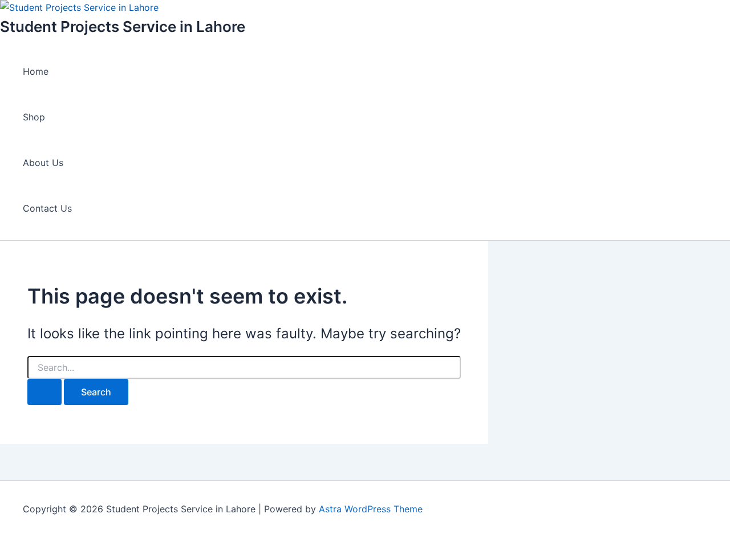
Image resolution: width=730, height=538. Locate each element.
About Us (43, 162)
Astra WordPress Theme (371, 509)
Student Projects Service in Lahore (122, 26)
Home (35, 71)
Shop (34, 117)
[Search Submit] (44, 392)
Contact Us (47, 208)
